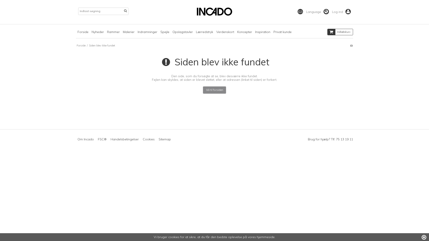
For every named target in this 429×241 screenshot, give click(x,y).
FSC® (102, 139)
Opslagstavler (182, 32)
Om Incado (86, 139)
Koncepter (244, 32)
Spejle (164, 32)
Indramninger (147, 32)
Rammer (113, 32)
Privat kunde (282, 32)
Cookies (149, 139)
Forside (83, 32)
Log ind (338, 12)
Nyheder (98, 32)
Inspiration (262, 32)
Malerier (129, 32)
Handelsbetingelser (125, 139)
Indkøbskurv (344, 31)
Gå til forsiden (214, 89)
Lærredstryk (204, 32)
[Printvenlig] (351, 45)
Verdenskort (225, 32)
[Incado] (214, 14)
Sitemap (165, 139)
